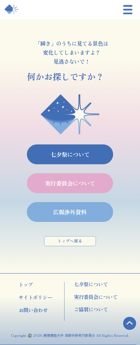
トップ (25, 284)
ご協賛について (91, 309)
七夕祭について (91, 284)
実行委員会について (96, 296)
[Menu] (128, 10)
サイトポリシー (35, 297)
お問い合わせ (33, 310)
